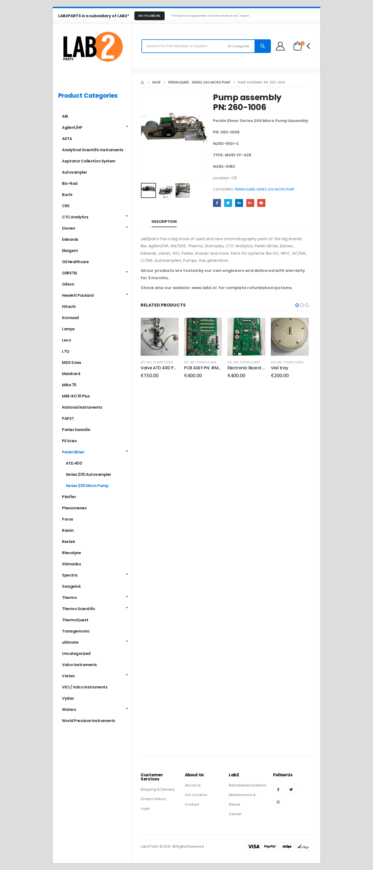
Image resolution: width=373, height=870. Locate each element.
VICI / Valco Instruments (84, 687)
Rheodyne (71, 553)
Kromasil (70, 317)
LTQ (65, 351)
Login (145, 808)
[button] (297, 305)
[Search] (262, 46)
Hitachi (69, 306)
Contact (192, 804)
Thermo (69, 597)
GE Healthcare (75, 262)
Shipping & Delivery (158, 789)
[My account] (280, 46)
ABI (65, 116)
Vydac (68, 698)
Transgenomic (76, 631)
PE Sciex (69, 441)
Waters (69, 709)
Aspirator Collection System (89, 161)
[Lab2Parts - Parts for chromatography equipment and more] (92, 46)
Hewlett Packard (78, 295)
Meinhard (71, 373)
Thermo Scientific (78, 608)
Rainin (67, 530)
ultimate (70, 642)
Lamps (68, 329)
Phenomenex (74, 508)
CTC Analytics (75, 217)
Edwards (70, 239)
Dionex (68, 228)
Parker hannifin (76, 429)
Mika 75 (69, 385)
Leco (66, 340)
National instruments (82, 407)
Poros (67, 519)
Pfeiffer (69, 497)
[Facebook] (278, 789)
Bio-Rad (70, 183)
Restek (68, 541)
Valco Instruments (79, 664)
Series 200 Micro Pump (275, 189)
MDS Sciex (71, 362)
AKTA (67, 138)
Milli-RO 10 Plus (76, 396)
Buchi (67, 194)
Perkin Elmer (245, 189)
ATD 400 (146, 362)
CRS (66, 206)
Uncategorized (76, 653)
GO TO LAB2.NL (149, 16)
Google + (250, 203)
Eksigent (70, 250)
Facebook (217, 203)
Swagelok (71, 586)
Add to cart (169, 327)
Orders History (153, 798)
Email (261, 203)
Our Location (196, 794)
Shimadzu (71, 564)
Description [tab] (164, 221)
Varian (68, 676)
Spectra (70, 575)
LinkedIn (239, 203)
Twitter (228, 203)
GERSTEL (70, 273)
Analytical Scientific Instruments (92, 150)
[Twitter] (291, 789)
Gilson (68, 284)
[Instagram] (278, 802)
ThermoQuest (75, 620)
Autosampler (74, 172)
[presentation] (142, 137)
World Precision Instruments (88, 720)
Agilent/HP (72, 127)
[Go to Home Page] (142, 82)
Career (235, 813)
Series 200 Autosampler (88, 474)
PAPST (68, 418)
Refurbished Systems (247, 785)
